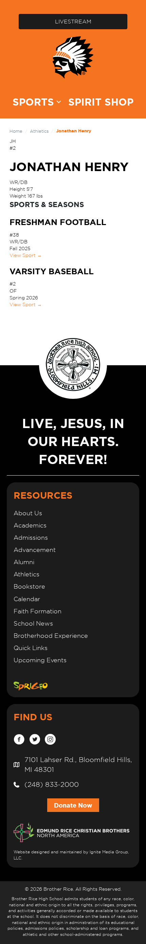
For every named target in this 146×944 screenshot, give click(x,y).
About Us (28, 513)
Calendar (27, 599)
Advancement (35, 550)
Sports (33, 102)
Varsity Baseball (52, 271)
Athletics (39, 131)
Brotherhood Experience (51, 635)
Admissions (31, 537)
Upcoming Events (40, 660)
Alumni (24, 562)
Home (16, 131)
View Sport (26, 255)
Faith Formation (37, 611)
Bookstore (29, 586)
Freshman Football (58, 222)
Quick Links (31, 648)
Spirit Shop (100, 102)
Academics (30, 525)
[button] (58, 102)
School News (33, 623)
